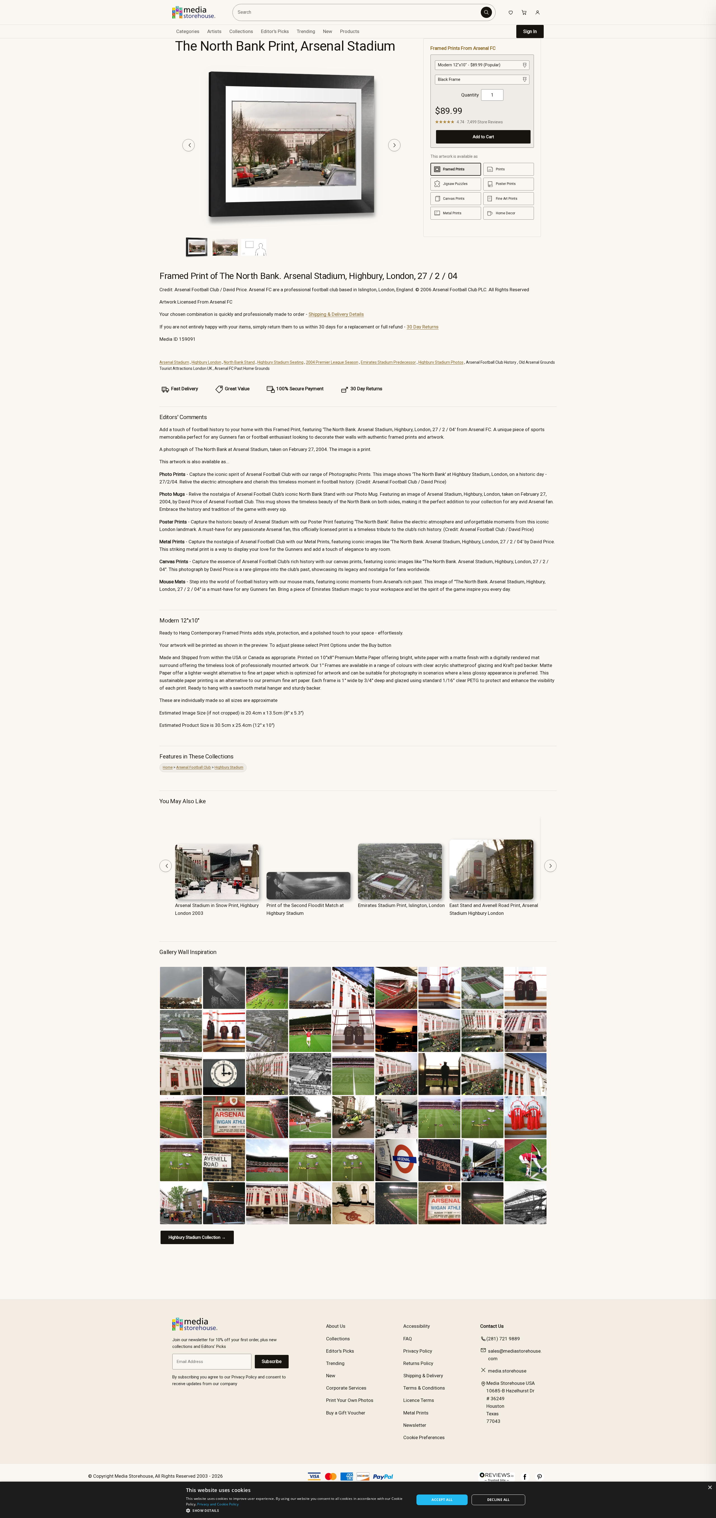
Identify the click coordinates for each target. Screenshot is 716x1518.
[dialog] (358, 1500)
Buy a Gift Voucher (345, 1413)
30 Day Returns (423, 327)
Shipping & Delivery (423, 1375)
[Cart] (524, 12)
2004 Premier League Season (332, 362)
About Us (335, 1326)
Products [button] (349, 31)
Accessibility (416, 1326)
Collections (241, 31)
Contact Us (492, 1326)
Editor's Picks (275, 31)
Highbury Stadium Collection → (197, 1237)
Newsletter (414, 1425)
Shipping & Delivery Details (336, 314)
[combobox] (357, 12)
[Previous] (188, 145)
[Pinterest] (539, 1479)
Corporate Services (346, 1388)
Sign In (530, 31)
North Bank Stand (239, 362)
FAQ (407, 1338)
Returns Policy (418, 1363)
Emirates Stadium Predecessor (388, 362)
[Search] (486, 12)
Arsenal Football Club (193, 767)
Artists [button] (214, 31)
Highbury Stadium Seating (280, 362)
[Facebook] (524, 1479)
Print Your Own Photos (349, 1400)
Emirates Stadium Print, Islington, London (401, 905)
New (327, 31)
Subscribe (272, 1361)
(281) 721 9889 (503, 1338)
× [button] (710, 1488)
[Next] (394, 145)
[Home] (197, 12)
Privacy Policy (417, 1351)
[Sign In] (537, 12)
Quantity (470, 95)
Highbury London (206, 362)
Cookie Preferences (424, 1437)
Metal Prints (415, 1413)
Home (168, 767)
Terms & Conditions (424, 1388)
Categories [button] (187, 31)
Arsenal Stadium (174, 362)
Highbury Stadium (229, 767)
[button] (297, 1510)
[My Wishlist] (511, 12)
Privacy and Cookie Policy (218, 1504)
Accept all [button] (442, 1499)
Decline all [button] (498, 1499)
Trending (306, 31)
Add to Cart (483, 136)
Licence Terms (418, 1400)
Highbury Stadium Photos (440, 362)
